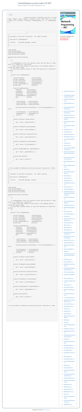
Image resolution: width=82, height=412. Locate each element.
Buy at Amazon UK (64, 39)
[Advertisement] (66, 66)
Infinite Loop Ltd (46, 409)
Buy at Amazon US (64, 37)
